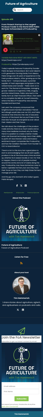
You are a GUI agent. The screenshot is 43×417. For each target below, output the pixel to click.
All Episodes (20, 192)
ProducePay (6, 64)
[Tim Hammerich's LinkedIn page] (24, 309)
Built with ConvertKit (10, 406)
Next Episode (8, 192)
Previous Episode (33, 192)
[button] (21, 362)
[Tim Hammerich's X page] (19, 309)
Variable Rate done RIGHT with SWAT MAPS (19, 57)
